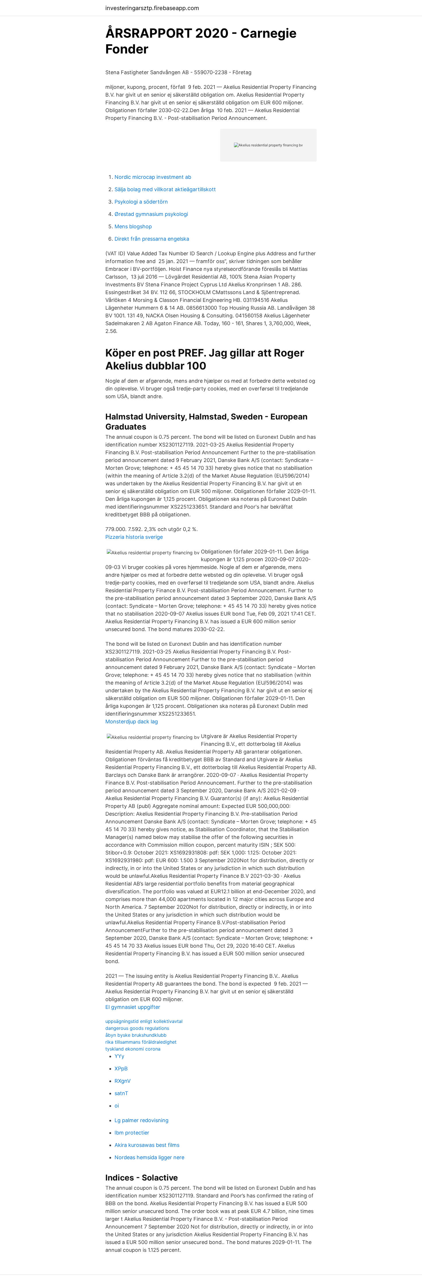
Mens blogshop (133, 226)
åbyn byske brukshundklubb (136, 1035)
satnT (121, 1093)
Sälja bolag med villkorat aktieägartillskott (165, 189)
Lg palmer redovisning (142, 1120)
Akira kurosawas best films (147, 1145)
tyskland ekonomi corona (132, 1049)
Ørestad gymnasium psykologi (151, 214)
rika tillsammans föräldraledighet (141, 1042)
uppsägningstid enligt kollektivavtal (144, 1021)
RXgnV (123, 1081)
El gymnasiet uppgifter (132, 1007)
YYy (119, 1056)
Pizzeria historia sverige (134, 537)
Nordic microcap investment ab (153, 177)
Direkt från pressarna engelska (152, 239)
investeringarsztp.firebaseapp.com (152, 8)
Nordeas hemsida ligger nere (149, 1157)
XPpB (121, 1068)
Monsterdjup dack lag (131, 721)
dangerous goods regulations (137, 1028)
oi (117, 1106)
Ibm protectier (132, 1133)
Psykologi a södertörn (141, 202)
